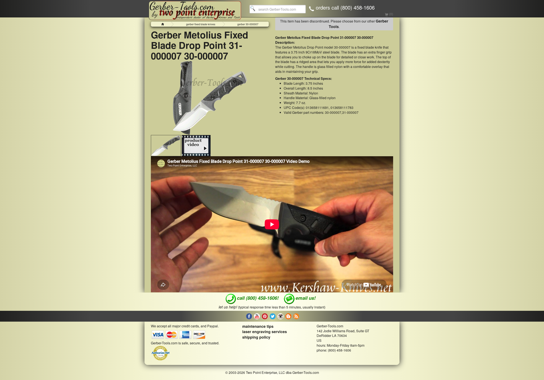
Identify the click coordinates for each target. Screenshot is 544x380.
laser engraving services (264, 331)
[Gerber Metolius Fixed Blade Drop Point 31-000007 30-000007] (210, 98)
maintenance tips (257, 326)
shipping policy (256, 337)
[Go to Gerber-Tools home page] (195, 8)
